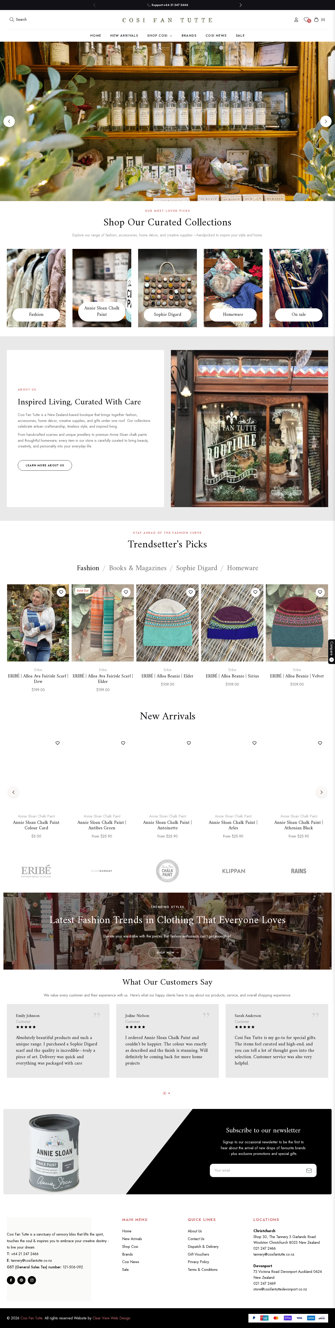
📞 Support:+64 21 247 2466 (167, 5)
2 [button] (169, 1093)
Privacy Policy (198, 1261)
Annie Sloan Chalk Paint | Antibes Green (101, 825)
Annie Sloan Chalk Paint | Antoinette (167, 825)
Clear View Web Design (111, 1318)
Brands (127, 1254)
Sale (125, 1269)
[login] (296, 20)
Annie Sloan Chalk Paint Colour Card (36, 825)
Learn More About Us (45, 465)
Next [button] (326, 121)
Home (126, 1231)
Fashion (36, 315)
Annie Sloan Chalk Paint (102, 311)
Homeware (233, 315)
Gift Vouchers (198, 1254)
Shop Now (166, 953)
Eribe (38, 669)
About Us (195, 1231)
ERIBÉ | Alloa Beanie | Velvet (297, 676)
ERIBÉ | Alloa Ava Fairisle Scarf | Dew (38, 679)
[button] (241, 5)
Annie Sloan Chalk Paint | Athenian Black (298, 825)
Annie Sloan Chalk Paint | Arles (233, 825)
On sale (299, 315)
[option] (38, 643)
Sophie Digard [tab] (196, 568)
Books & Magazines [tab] (138, 568)
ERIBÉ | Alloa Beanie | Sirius (232, 676)
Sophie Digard (167, 315)
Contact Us (196, 1238)
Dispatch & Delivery (203, 1246)
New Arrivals (132, 1238)
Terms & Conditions (203, 1269)
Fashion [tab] (88, 568)
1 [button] (161, 192)
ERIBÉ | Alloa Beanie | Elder (167, 676)
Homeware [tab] (242, 568)
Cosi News (130, 1261)
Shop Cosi (130, 1246)
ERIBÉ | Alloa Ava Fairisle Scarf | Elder (103, 679)
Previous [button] (9, 121)
